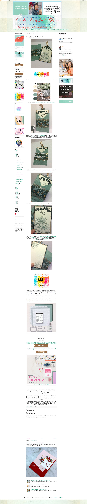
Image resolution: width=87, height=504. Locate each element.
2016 (16, 201)
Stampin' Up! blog (62, 34)
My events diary (39, 29)
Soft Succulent (46, 102)
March (17, 192)
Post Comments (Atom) (33, 440)
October (17, 183)
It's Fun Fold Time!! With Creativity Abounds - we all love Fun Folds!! (40, 480)
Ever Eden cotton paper (41, 135)
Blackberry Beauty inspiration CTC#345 (19, 167)
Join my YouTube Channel (55, 29)
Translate (62, 39)
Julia (63, 46)
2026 (16, 150)
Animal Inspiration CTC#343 (18, 176)
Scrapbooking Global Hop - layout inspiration (19, 162)
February (17, 193)
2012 (16, 206)
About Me (19, 29)
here (32, 136)
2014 (16, 203)
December (17, 157)
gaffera (55, 497)
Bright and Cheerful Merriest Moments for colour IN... (19, 165)
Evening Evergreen (42, 236)
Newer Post (28, 438)
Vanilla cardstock (53, 236)
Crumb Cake (41, 102)
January (17, 194)
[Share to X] (36, 406)
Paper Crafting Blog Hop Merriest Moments (19, 169)
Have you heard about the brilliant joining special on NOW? (41, 384)
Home (15, 29)
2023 (16, 154)
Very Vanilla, (37, 102)
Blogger (61, 497)
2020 (16, 196)
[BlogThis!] (35, 406)
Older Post (54, 438)
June (17, 188)
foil (46, 203)
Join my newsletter (46, 29)
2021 (16, 156)
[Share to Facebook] (37, 406)
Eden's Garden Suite (46, 78)
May (17, 189)
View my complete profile (62, 55)
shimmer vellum (46, 238)
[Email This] (34, 406)
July (17, 187)
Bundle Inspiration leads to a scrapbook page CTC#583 (39, 489)
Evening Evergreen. (51, 102)
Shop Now (23, 29)
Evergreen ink (33, 237)
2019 (16, 197)
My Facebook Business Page (64, 29)
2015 (16, 202)
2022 (16, 155)
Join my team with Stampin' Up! (31, 29)
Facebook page (53, 291)
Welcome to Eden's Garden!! (19, 181)
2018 (16, 198)
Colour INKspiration (30, 299)
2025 (16, 151)
